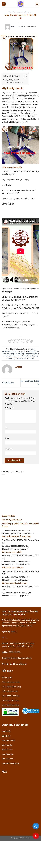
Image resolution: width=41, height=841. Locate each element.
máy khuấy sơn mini (13, 354)
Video (30, 12)
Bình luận (9, 408)
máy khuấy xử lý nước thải (25, 358)
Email (7, 438)
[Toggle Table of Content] (23, 76)
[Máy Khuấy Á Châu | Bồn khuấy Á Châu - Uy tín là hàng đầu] (20, 4)
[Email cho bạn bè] (22, 341)
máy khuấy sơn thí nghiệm (25, 356)
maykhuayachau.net (18, 664)
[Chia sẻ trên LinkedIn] (31, 341)
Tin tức (11, 12)
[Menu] (4, 4)
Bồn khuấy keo (8, 383)
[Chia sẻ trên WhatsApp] (10, 341)
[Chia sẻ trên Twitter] (18, 341)
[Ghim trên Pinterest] (27, 341)
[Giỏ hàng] (37, 4)
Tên (6, 427)
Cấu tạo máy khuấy (16, 82)
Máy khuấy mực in (12, 80)
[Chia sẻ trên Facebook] (14, 341)
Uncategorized (21, 12)
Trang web (9, 449)
